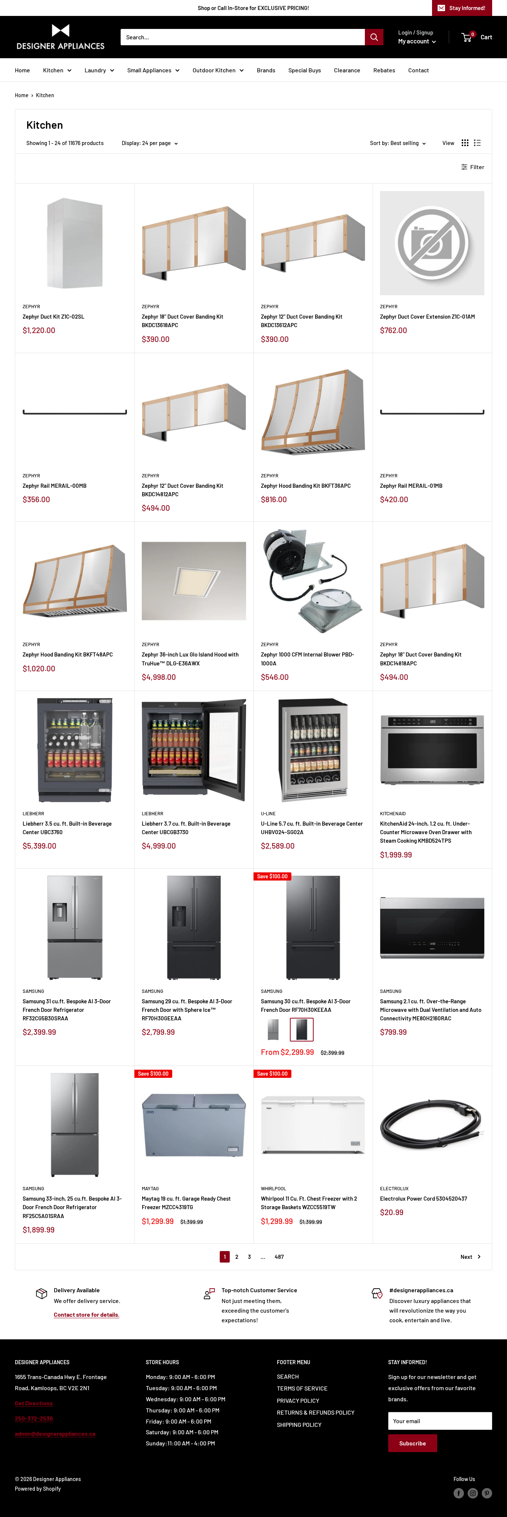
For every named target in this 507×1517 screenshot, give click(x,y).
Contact (418, 69)
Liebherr (33, 813)
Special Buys (304, 69)
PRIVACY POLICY (298, 1400)
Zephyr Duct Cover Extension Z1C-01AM (427, 316)
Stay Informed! (467, 7)
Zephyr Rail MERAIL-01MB (411, 485)
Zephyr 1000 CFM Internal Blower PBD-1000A (307, 658)
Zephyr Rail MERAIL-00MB (54, 485)
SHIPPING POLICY (299, 1424)
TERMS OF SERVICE (302, 1388)
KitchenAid (393, 813)
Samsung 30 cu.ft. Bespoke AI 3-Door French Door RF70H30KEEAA (306, 1005)
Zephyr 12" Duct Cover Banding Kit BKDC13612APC (302, 320)
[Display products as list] (477, 142)
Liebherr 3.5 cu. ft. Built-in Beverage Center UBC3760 (67, 827)
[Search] (374, 37)
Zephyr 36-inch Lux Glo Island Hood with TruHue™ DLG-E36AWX (190, 658)
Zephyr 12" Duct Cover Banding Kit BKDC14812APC (182, 489)
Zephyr (31, 306)
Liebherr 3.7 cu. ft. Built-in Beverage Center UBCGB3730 (186, 827)
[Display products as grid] (465, 142)
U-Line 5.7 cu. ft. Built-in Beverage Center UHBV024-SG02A (312, 827)
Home (22, 69)
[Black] (302, 1030)
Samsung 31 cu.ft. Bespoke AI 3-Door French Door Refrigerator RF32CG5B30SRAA (67, 1010)
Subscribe (412, 1443)
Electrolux (394, 1188)
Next (466, 1256)
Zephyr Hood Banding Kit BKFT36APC (306, 485)
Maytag (150, 1188)
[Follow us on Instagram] (473, 1493)
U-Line (268, 813)
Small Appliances (149, 69)
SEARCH (288, 1376)
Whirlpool (273, 1188)
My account (414, 41)
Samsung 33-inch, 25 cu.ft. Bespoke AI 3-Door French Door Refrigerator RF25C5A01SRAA (72, 1207)
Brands (266, 69)
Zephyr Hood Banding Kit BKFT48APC (68, 654)
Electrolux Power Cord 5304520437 (423, 1198)
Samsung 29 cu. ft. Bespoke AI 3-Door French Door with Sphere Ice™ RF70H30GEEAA (187, 1010)
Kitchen (53, 69)
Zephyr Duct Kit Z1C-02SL (54, 316)
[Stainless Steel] (273, 1030)
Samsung (33, 991)
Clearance (347, 69)
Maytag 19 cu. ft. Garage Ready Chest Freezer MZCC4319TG (186, 1202)
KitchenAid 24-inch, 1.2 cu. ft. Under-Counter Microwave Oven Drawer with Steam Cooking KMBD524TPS (426, 832)
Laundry (95, 69)
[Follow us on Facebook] (459, 1493)
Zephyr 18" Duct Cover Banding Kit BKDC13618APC (182, 320)
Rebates (384, 69)
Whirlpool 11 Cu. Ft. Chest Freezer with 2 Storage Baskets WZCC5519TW (309, 1202)
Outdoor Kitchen (214, 69)
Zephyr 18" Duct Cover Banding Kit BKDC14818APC (421, 658)
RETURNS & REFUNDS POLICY (315, 1412)
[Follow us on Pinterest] (487, 1493)
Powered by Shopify (38, 1488)
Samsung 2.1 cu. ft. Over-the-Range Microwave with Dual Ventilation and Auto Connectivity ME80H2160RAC (430, 1010)
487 (279, 1256)
